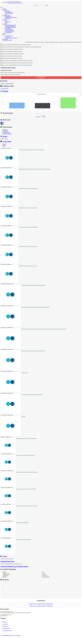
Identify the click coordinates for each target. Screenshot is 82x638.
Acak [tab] (4, 146)
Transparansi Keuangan (7, 40)
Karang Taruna (8, 21)
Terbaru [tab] (4, 144)
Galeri (4, 556)
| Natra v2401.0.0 (17, 635)
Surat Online (5, 39)
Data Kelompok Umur (9, 31)
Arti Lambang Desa (9, 13)
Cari (46, 5)
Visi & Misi (7, 18)
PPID (4, 33)
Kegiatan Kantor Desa (7, 561)
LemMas (4, 19)
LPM (6, 20)
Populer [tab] (4, 145)
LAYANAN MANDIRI (8, 83)
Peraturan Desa (6, 131)
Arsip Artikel (6, 141)
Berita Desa (5, 129)
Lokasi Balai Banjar (9, 35)
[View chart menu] (80, 94)
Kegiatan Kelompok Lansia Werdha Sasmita (14, 566)
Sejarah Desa (7, 11)
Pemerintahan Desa (6, 15)
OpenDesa (3, 635)
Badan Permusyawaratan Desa (11, 17)
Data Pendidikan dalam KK (10, 26)
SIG (3, 34)
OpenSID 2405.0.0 (10, 635)
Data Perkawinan (8, 32)
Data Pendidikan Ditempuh (10, 27)
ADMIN (2, 83)
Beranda (4, 8)
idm (6, 14)
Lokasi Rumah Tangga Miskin (11, 37)
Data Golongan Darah (9, 30)
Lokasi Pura (7, 36)
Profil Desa (5, 10)
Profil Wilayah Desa (9, 12)
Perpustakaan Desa (6, 132)
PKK (6, 22)
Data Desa (5, 24)
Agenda (4, 136)
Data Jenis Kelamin (9, 29)
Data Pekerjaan (8, 28)
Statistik (5, 91)
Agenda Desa (5, 130)
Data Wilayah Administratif (10, 25)
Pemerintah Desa (8, 16)
